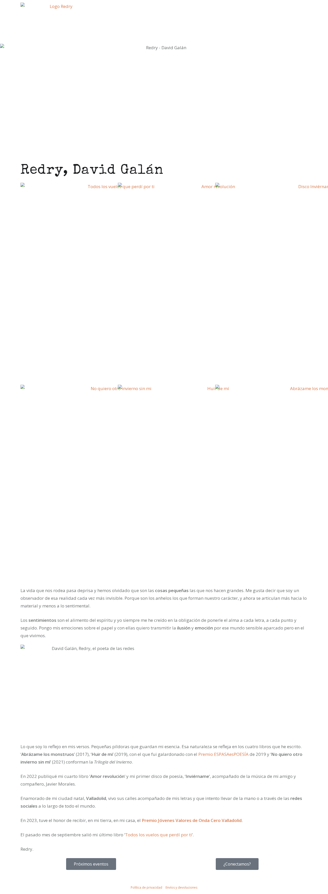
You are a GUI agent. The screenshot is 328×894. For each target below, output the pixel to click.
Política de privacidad (146, 887)
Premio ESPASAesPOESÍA (223, 754)
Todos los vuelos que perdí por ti (158, 835)
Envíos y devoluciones (181, 887)
